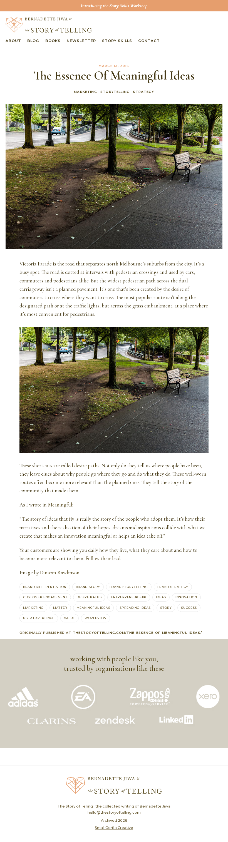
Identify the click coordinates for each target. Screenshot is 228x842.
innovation (186, 597)
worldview (95, 618)
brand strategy (172, 587)
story (166, 608)
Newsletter (81, 41)
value (69, 618)
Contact (149, 41)
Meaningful (60, 505)
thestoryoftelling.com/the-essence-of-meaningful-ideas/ (137, 633)
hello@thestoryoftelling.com (114, 812)
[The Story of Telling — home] (49, 25)
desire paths (87, 466)
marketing (33, 608)
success (189, 608)
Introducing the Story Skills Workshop (114, 6)
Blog (33, 41)
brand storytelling (129, 587)
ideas (161, 597)
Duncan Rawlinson (60, 573)
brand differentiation (44, 587)
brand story (88, 587)
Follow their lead (103, 558)
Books (53, 41)
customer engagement (45, 597)
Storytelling (115, 92)
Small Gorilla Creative (114, 828)
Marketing (85, 92)
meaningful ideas (93, 608)
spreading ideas (135, 608)
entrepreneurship (128, 597)
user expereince (38, 618)
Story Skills (117, 41)
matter (60, 608)
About (13, 41)
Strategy (143, 92)
